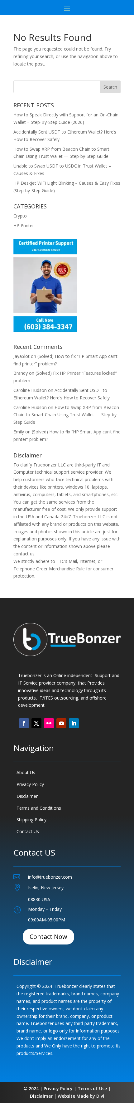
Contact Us (28, 831)
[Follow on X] (36, 723)
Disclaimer (27, 796)
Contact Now (48, 936)
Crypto (20, 216)
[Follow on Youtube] (61, 723)
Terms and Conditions (39, 808)
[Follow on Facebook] (24, 723)
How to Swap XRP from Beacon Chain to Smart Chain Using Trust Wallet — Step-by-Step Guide (66, 414)
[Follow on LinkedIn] (74, 723)
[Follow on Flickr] (49, 723)
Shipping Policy (31, 819)
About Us (26, 772)
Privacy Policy (30, 784)
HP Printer (23, 225)
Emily (18, 432)
